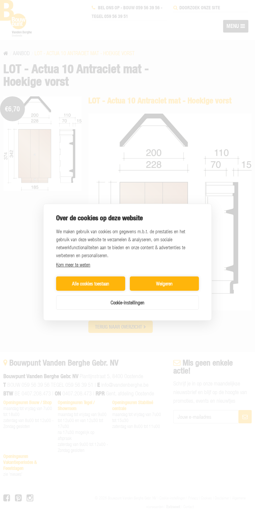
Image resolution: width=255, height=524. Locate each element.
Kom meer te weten (73, 264)
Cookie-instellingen (127, 302)
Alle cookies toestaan (90, 283)
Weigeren (164, 283)
